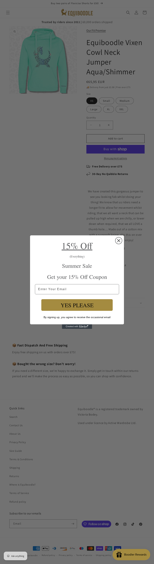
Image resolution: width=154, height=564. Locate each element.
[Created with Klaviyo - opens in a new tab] (77, 326)
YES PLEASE (77, 305)
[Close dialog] (118, 240)
